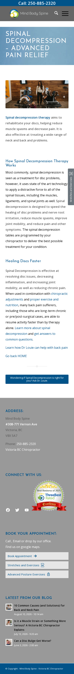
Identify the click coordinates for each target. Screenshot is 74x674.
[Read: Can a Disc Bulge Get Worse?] (9, 642)
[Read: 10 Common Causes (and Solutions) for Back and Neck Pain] (9, 607)
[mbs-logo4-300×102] (31, 13)
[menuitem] (54, 13)
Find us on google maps (22, 547)
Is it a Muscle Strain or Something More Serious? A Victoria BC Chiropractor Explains (40, 625)
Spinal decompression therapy (28, 117)
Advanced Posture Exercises (26, 574)
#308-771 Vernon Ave (21, 424)
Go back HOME (16, 356)
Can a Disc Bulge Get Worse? (32, 641)
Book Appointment (20, 556)
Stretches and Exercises (23, 565)
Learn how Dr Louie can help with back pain (37, 347)
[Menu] (63, 13)
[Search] (54, 13)
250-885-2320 (42, 3)
